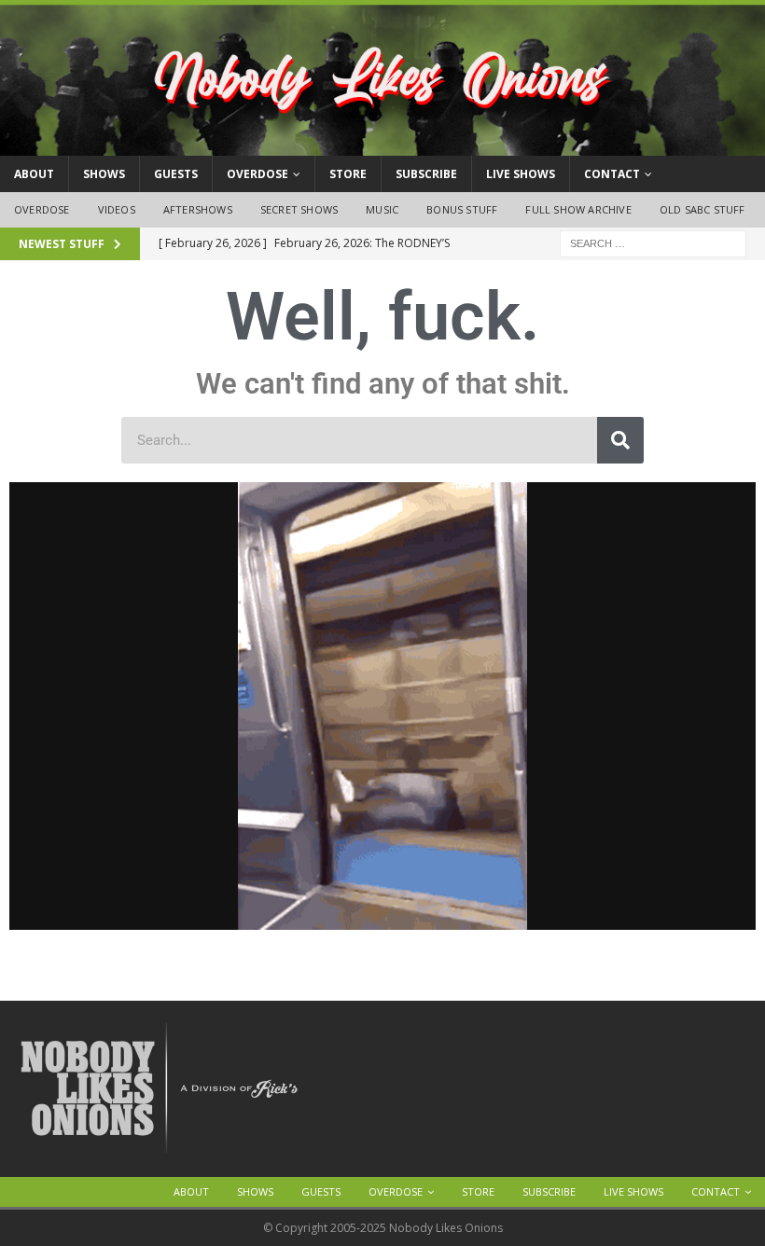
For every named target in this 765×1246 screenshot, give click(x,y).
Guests (176, 174)
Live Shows (520, 174)
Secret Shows (299, 209)
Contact (612, 174)
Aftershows (197, 209)
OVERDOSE (257, 174)
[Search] (620, 440)
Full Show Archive (578, 209)
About (34, 174)
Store (348, 174)
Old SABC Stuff (702, 209)
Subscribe (426, 174)
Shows (104, 174)
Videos (116, 209)
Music (382, 209)
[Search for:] (653, 242)
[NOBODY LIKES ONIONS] (382, 145)
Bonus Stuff (461, 209)
